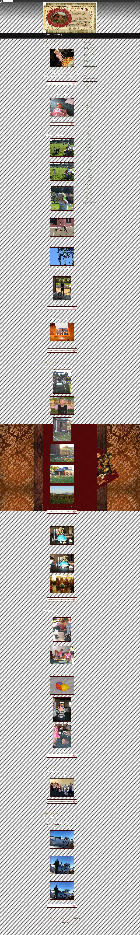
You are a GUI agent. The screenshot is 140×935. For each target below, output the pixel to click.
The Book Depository (89, 67)
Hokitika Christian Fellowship (89, 51)
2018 (87, 99)
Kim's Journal (88, 58)
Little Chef (51, 45)
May (88, 133)
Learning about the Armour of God (56, 773)
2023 (87, 88)
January (89, 180)
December (89, 113)
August (89, 126)
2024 (87, 86)
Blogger (73, 932)
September (89, 123)
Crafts (48, 611)
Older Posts (76, 918)
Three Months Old (56, 95)
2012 (87, 111)
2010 (87, 186)
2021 (87, 93)
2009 (87, 188)
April (89, 173)
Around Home (53, 135)
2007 (87, 192)
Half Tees (87, 70)
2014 (87, 107)
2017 (87, 101)
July (88, 129)
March (89, 175)
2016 (87, 103)
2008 (87, 190)
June (88, 131)
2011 (87, 184)
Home (47, 35)
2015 (87, 105)
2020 (87, 95)
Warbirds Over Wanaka (52, 824)
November (89, 116)
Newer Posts (48, 918)
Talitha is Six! (52, 523)
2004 (87, 198)
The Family (58, 35)
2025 (87, 84)
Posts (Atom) (65, 922)
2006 (87, 194)
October (89, 119)
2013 (87, 109)
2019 (87, 97)
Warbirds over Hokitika (59, 817)
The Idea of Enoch (89, 44)
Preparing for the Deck (59, 366)
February (89, 177)
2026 (87, 82)
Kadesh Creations (56, 319)
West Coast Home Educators (88, 64)
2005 (87, 196)
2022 (87, 90)
